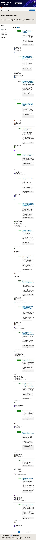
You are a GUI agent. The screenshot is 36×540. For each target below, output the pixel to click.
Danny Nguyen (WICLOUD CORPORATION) (19, 225)
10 (27, 532)
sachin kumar (17, 521)
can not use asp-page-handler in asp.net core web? (28, 155)
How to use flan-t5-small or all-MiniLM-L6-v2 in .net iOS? (27, 360)
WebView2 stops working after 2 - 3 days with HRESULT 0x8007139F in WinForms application (28, 129)
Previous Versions (8, 537)
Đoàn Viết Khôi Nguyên (18, 221)
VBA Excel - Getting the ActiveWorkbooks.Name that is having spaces (28, 231)
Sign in (34, 7)
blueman (16, 195)
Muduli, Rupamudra (18, 73)
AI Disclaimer (3, 537)
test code (16, 146)
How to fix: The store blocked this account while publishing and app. (28, 178)
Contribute (16, 537)
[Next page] (29, 532)
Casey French (17, 272)
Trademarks (14, 538)
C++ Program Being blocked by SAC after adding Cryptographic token (28, 256)
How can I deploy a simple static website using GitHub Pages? (27, 104)
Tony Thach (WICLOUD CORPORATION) (18, 327)
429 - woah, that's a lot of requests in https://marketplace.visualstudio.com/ (28, 334)
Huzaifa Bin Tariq (18, 120)
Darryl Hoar (17, 323)
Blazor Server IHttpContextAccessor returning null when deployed (28, 432)
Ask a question (32, 10)
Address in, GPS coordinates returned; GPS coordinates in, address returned (28, 82)
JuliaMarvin (17, 455)
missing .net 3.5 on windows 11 (27, 460)
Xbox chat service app (26, 410)
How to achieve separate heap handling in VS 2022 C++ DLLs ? (28, 57)
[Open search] (32, 8)
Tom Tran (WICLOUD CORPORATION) (18, 173)
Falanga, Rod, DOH (18, 48)
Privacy (20, 537)
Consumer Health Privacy (26, 537)
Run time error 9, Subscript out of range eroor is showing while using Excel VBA (28, 505)
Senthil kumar (17, 251)
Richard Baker (17, 452)
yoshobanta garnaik (18, 469)
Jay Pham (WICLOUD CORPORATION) (18, 427)
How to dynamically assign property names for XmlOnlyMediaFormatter (27, 307)
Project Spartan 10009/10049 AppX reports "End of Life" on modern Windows (28, 204)
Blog (12, 537)
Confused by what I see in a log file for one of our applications (27, 31)
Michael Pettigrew (18, 298)
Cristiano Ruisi (17, 199)
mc (15, 169)
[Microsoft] (1, 7)
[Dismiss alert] (34, 2)
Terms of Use (3, 538)
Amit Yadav (17, 276)
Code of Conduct (8, 538)
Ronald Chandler (17, 99)
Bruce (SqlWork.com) (18, 76)
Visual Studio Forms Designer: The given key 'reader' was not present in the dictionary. (28, 281)
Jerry (16, 401)
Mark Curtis (17, 495)
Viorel (16, 150)
